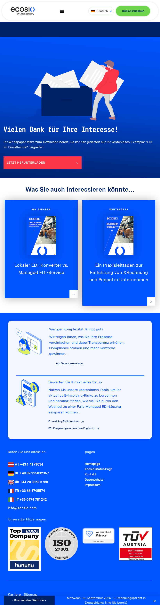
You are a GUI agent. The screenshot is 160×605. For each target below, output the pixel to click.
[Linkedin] (10, 585)
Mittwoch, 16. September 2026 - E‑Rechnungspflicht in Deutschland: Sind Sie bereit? (106, 600)
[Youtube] (17, 585)
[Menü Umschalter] (62, 11)
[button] (154, 601)
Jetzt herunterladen (26, 162)
